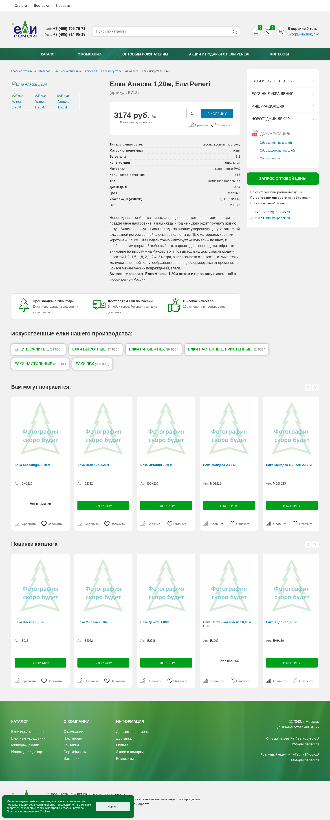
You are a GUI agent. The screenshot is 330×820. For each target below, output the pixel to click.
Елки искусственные (273, 81)
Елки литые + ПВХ (153, 349)
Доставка (41, 5)
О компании (89, 54)
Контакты (279, 54)
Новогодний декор (270, 119)
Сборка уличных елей (276, 142)
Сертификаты (270, 158)
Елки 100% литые (38, 349)
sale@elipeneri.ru (304, 760)
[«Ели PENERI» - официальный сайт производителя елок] (24, 29)
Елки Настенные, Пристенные (226, 349)
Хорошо (113, 806)
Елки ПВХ (92, 364)
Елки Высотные (95, 349)
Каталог (49, 54)
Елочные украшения (272, 94)
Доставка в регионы (133, 732)
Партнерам (73, 738)
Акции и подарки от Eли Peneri (219, 54)
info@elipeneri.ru (278, 218)
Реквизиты (125, 758)
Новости (63, 5)
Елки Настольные (40, 364)
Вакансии (71, 758)
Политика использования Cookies (28, 811)
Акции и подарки (130, 752)
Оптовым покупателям (145, 54)
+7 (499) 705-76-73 (276, 212)
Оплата (21, 5)
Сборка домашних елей (277, 150)
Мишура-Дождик (267, 106)
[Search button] (235, 32)
